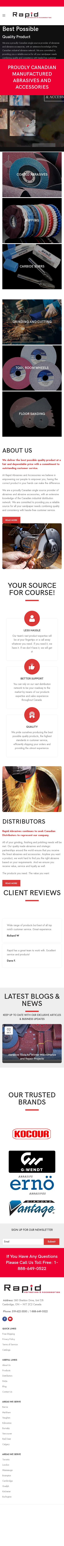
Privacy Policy (8, 1339)
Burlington (6, 1496)
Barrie (5, 1407)
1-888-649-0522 (39, 1311)
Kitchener (6, 1491)
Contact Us (7, 1391)
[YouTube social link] (10, 1319)
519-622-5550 (19, 1311)
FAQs (4, 1381)
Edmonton (6, 1423)
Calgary (5, 1444)
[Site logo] (32, 15)
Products (6, 1370)
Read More (11, 520)
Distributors (7, 1375)
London (5, 1464)
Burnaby (6, 1428)
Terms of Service (10, 1344)
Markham (6, 1412)
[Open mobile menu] (4, 15)
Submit (51, 1241)
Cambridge (7, 1480)
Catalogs (6, 1349)
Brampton (6, 1475)
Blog (4, 1386)
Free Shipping (8, 1333)
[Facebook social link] (4, 1319)
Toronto (5, 1459)
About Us (6, 1365)
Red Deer (6, 1438)
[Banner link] (32, 174)
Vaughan (6, 1417)
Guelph (5, 1486)
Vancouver (7, 1433)
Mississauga (7, 1470)
